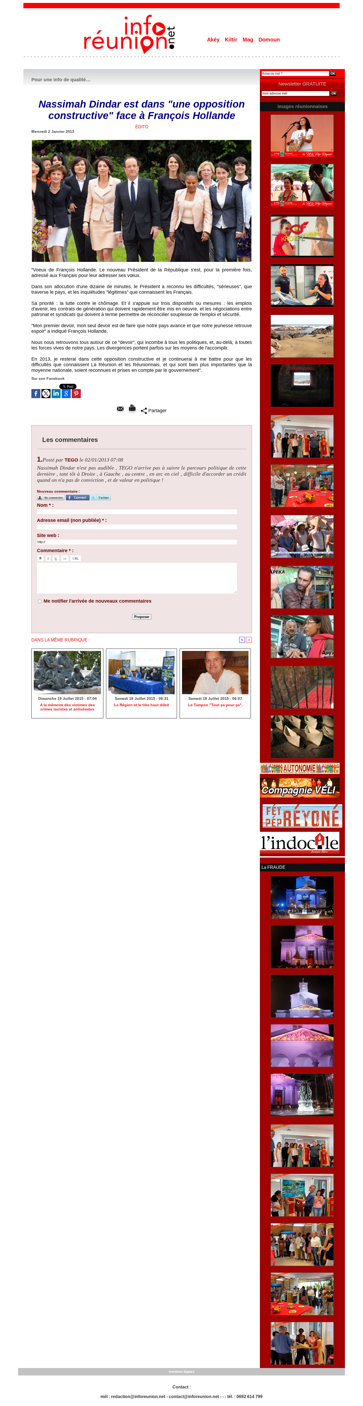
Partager (157, 410)
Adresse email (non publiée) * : (72, 520)
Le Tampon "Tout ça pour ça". (215, 705)
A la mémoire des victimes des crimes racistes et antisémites (67, 707)
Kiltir (232, 39)
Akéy (214, 39)
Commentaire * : (55, 550)
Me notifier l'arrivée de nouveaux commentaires (97, 601)
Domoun (269, 39)
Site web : (48, 535)
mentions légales (182, 1372)
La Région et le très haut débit (141, 705)
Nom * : (45, 505)
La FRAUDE (273, 867)
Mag (249, 39)
